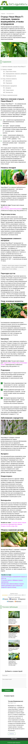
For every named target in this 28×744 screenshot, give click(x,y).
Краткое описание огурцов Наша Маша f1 (13, 66)
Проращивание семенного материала (15, 73)
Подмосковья (7, 363)
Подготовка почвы (9, 71)
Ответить (11, 733)
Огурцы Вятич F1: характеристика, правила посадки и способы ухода (12, 621)
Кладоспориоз (8, 90)
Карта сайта (14, 738)
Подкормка (7, 83)
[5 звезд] (8, 595)
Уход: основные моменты (9, 78)
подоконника (13, 208)
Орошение (7, 81)
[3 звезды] (5, 595)
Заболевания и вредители (9, 86)
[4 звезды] (6, 595)
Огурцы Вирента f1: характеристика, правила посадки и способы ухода (12, 635)
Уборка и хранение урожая (9, 95)
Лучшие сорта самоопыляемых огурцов (12, 583)
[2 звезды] (4, 595)
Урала (17, 363)
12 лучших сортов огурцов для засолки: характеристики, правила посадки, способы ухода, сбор (13, 524)
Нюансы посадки (6, 69)
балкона (19, 208)
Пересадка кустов (9, 76)
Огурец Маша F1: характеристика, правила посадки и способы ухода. (12, 663)
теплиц (7, 208)
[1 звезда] (3, 595)
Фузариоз (7, 88)
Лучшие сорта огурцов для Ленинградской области (13, 649)
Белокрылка (8, 92)
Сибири (14, 363)
